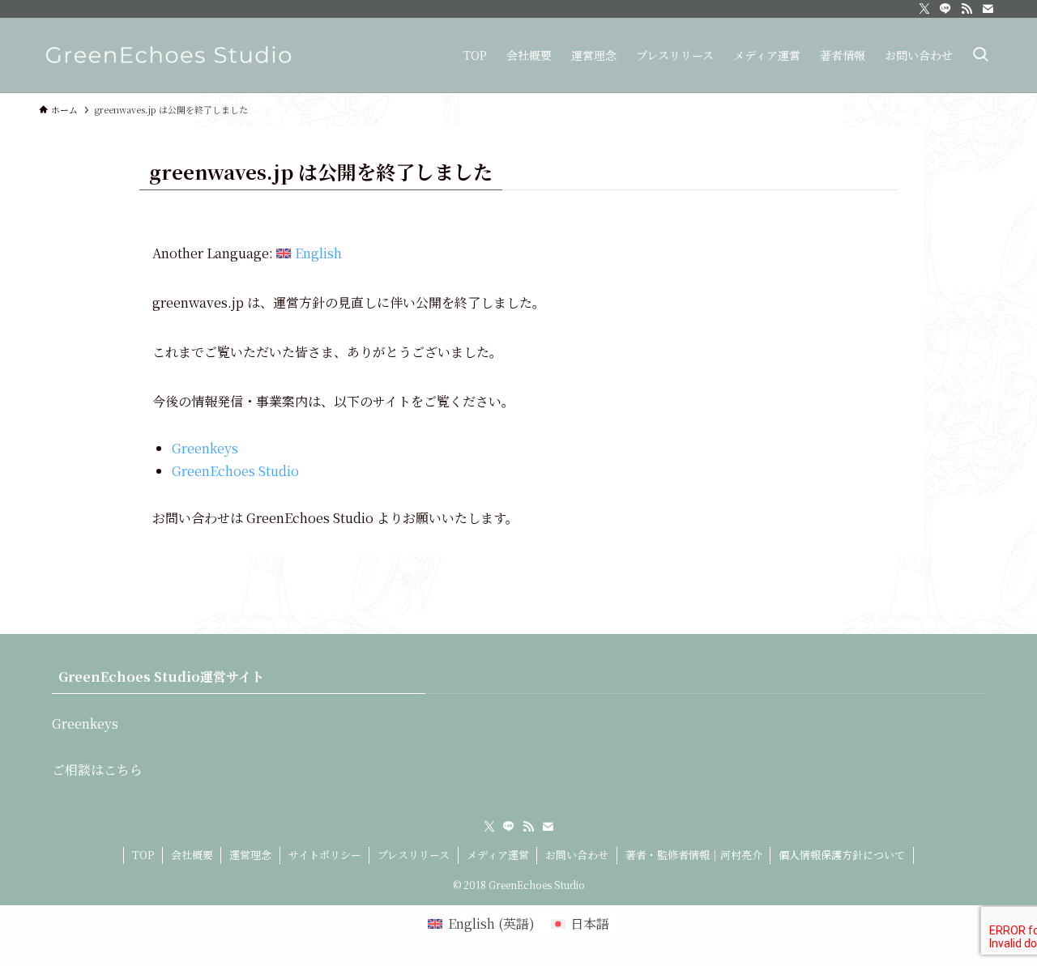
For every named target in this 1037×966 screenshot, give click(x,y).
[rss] (966, 9)
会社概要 (192, 854)
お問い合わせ (576, 854)
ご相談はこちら (97, 769)
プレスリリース (414, 854)
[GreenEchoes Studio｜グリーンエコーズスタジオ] (168, 55)
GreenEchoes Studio (235, 471)
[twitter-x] (924, 9)
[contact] (987, 9)
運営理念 (250, 854)
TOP (143, 854)
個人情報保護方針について (842, 854)
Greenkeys (205, 448)
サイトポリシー (324, 854)
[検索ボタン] (980, 55)
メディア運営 (498, 854)
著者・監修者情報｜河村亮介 (693, 854)
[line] (945, 9)
